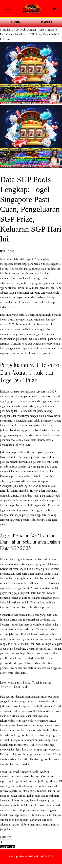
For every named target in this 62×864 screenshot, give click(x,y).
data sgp (25, 259)
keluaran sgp (30, 559)
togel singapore (19, 658)
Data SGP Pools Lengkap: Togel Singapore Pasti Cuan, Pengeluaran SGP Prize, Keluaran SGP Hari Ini (29, 34)
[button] (7, 846)
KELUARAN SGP (43, 856)
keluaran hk (7, 800)
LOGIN (15, 22)
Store (3, 30)
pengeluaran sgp (30, 391)
